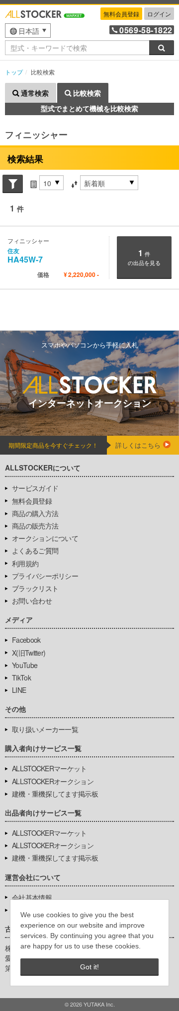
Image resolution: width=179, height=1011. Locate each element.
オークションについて (45, 538)
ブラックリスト (35, 588)
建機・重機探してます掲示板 (55, 794)
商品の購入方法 (35, 513)
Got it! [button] (89, 967)
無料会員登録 (121, 13)
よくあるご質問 (35, 550)
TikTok (21, 677)
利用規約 (25, 563)
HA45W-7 (25, 255)
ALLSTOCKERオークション (52, 781)
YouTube (24, 665)
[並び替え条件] (74, 183)
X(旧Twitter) (28, 653)
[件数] (33, 183)
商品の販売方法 (35, 526)
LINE (19, 690)
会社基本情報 (32, 897)
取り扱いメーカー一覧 (45, 729)
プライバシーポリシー (45, 576)
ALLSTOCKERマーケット (49, 768)
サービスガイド (35, 488)
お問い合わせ (32, 601)
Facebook (26, 640)
